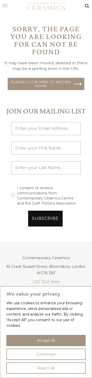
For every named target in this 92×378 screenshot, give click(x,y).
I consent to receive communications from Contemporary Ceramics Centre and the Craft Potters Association (46, 196)
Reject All (46, 368)
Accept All (46, 340)
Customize (46, 354)
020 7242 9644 (46, 282)
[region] (46, 332)
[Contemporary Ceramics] (46, 6)
